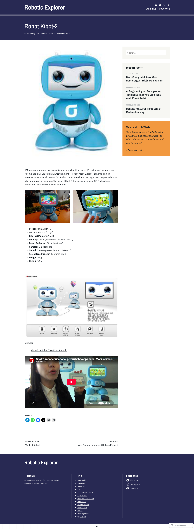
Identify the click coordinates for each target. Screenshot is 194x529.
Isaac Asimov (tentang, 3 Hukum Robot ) (97, 445)
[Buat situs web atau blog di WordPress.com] (97, 526)
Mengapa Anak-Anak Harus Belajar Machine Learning (143, 110)
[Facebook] (160, 5)
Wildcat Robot (32, 445)
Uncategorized (83, 513)
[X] (164, 5)
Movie (79, 510)
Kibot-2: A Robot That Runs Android (49, 350)
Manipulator (82, 507)
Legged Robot (83, 504)
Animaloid (81, 480)
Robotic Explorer (44, 7)
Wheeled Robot (83, 517)
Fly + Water (82, 495)
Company (81, 483)
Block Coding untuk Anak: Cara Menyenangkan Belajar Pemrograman (144, 78)
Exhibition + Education (86, 492)
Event (79, 489)
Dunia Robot (82, 486)
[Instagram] (168, 5)
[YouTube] (156, 5)
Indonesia (81, 501)
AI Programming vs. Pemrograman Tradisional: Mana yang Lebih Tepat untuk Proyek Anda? (143, 95)
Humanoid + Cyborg (85, 498)
